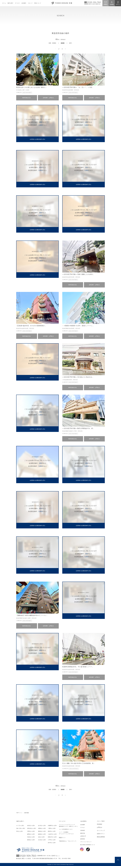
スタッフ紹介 (101, 821)
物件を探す (10, 3)
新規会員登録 (101, 837)
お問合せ (99, 827)
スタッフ (30, 3)
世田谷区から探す (31, 828)
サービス (17, 3)
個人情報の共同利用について (87, 844)
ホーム (4, 3)
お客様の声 (83, 836)
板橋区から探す (42, 834)
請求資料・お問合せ (48, 97)
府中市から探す (52, 842)
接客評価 (82, 833)
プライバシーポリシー (86, 841)
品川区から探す (42, 825)
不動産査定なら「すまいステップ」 (68, 841)
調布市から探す (52, 831)
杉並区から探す (31, 825)
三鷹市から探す (52, 828)
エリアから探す (20, 825)
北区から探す (41, 837)
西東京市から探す (52, 837)
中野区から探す (31, 831)
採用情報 (82, 839)
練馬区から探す (31, 834)
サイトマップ (101, 830)
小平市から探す (52, 839)
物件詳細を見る (26, 97)
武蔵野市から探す (52, 825)
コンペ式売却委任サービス (66, 829)
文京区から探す (42, 839)
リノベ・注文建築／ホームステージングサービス (66, 832)
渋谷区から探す (31, 837)
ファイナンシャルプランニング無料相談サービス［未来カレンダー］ (68, 825)
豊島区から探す (42, 831)
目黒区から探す (42, 828)
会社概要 (82, 824)
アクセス (82, 827)
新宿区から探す (31, 839)
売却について (37, 3)
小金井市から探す (52, 834)
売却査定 (99, 824)
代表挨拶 (82, 830)
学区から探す (19, 831)
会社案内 (24, 3)
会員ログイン (101, 833)
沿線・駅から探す (20, 828)
